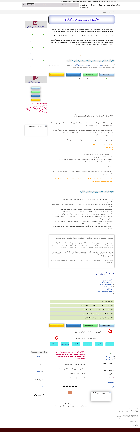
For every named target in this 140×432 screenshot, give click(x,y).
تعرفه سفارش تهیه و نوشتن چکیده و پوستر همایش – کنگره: (95, 305)
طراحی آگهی (109, 293)
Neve (114, 430)
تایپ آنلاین (109, 289)
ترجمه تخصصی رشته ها (106, 284)
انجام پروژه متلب (109, 357)
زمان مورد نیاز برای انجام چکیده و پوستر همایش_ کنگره (96, 309)
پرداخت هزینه (111, 382)
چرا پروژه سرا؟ (106, 301)
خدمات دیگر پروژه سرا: (135, 417)
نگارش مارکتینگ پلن (107, 282)
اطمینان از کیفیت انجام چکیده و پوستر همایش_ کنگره (96, 313)
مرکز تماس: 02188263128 (134, 421)
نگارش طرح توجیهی (107, 286)
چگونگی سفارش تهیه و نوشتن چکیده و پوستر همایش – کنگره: (128, 411)
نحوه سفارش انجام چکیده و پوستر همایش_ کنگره (97, 317)
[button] (82, 301)
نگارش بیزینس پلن (107, 279)
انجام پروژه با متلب (39, 380)
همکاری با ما (112, 387)
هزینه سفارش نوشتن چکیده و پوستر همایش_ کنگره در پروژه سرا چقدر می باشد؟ (127, 416)
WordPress (105, 430)
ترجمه (110, 366)
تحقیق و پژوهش (108, 370)
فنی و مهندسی (110, 359)
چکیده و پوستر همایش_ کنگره (104, 291)
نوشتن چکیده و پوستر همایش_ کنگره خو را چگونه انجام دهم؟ (130, 415)
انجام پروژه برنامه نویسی (39, 364)
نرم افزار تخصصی (107, 363)
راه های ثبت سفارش (135, 420)
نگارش (110, 374)
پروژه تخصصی (108, 353)
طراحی (110, 377)
